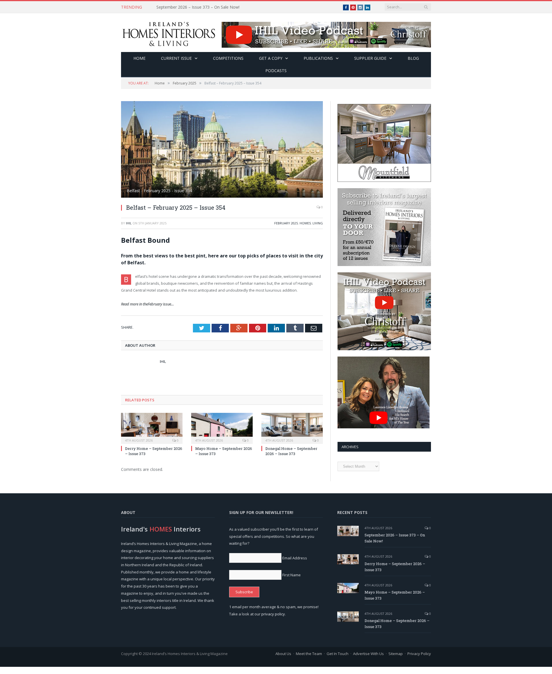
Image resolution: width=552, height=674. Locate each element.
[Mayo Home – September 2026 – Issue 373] (222, 427)
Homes (305, 223)
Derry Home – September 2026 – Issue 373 (196, 7)
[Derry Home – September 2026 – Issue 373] (152, 427)
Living (318, 223)
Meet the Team (309, 653)
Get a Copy (270, 58)
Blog (413, 58)
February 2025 (286, 223)
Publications (318, 58)
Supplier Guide (370, 58)
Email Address (294, 558)
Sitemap (395, 653)
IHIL (129, 223)
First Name (291, 574)
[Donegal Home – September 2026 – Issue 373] (292, 427)
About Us (283, 653)
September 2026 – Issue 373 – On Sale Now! (395, 538)
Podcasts (276, 70)
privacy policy (273, 614)
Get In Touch (337, 653)
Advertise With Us (368, 653)
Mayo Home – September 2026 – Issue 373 (395, 595)
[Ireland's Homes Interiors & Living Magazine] (168, 32)
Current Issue (176, 58)
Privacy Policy (419, 653)
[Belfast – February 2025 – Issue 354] (222, 150)
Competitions (228, 58)
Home (139, 58)
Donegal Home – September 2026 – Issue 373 (291, 451)
